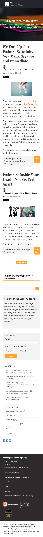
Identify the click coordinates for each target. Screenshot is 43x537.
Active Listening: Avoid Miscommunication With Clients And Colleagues (20, 385)
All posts (21, 262)
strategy (8, 163)
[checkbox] (21, 351)
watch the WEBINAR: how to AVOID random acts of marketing (19, 276)
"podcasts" (17, 158)
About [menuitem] (7, 482)
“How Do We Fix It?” (31, 104)
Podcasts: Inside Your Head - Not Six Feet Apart (21, 179)
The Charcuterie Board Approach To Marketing (20, 377)
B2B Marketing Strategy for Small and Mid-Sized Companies (21, 26)
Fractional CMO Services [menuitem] (13, 473)
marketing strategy (21, 249)
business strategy (14, 424)
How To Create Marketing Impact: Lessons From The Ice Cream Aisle (19, 371)
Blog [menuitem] (6, 487)
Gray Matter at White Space (21, 20)
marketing (11, 420)
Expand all (8, 433)
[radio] (12, 351)
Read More (37, 160)
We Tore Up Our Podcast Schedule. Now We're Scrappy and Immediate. (18, 53)
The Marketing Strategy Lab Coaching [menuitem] (17, 477)
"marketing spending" (14, 161)
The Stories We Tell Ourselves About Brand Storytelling (20, 398)
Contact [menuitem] (7, 491)
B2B (9, 428)
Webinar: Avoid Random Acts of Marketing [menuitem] (19, 496)
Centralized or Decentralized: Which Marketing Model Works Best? (20, 392)
